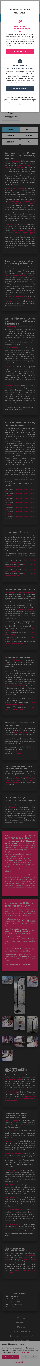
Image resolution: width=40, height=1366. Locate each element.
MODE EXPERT (21, 89)
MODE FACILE (21, 51)
